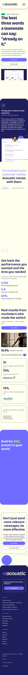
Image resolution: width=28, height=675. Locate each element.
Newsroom (4, 639)
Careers (4, 637)
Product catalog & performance (9, 609)
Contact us (5, 634)
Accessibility (5, 666)
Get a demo (14, 328)
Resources (4, 643)
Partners (4, 641)
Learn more (14, 59)
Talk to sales (14, 64)
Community (5, 623)
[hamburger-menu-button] (23, 4)
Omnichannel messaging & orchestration (12, 602)
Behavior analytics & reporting (9, 607)
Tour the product (14, 548)
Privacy (4, 659)
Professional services (7, 618)
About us (4, 632)
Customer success (6, 616)
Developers (5, 625)
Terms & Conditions (7, 662)
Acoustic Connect (6, 600)
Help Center (5, 621)
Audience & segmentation (8, 605)
